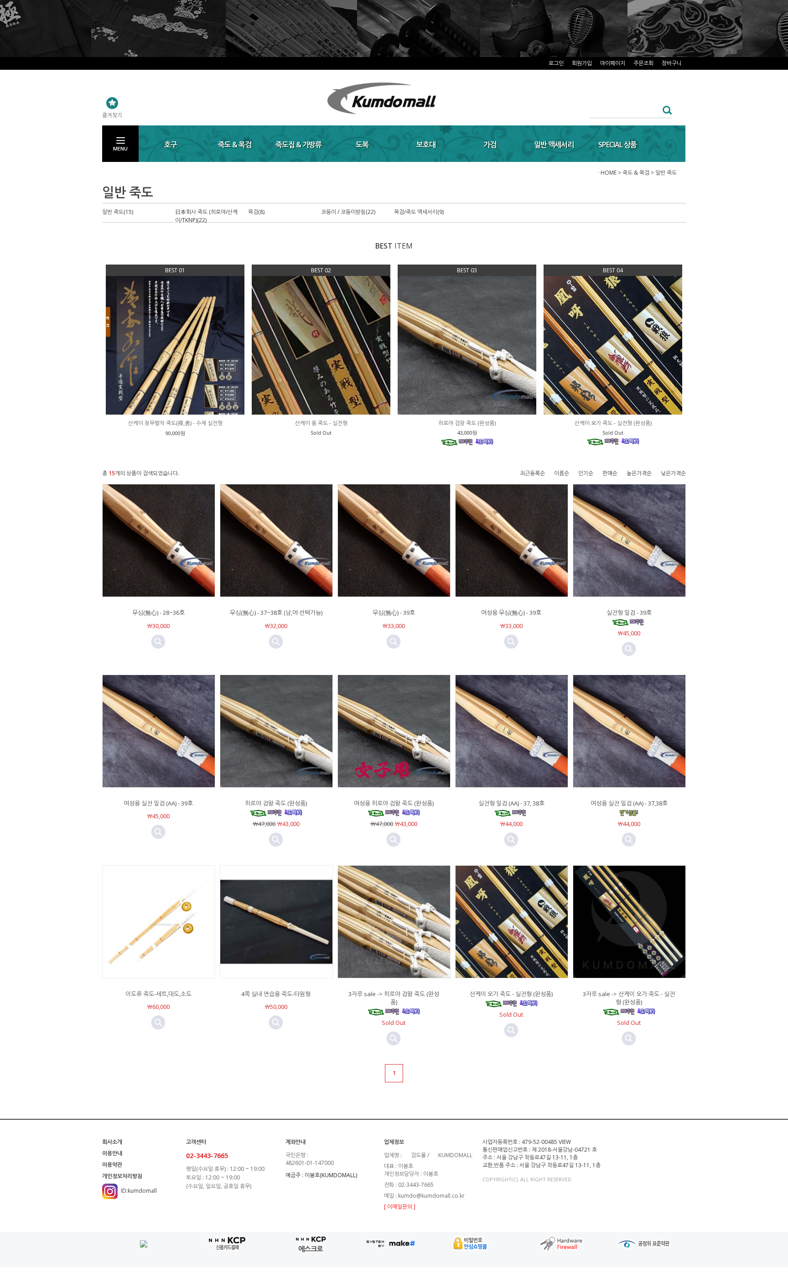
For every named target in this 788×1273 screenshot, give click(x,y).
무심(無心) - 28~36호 (158, 612)
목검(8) (256, 212)
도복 (362, 145)
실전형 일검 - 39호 (629, 612)
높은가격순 (639, 473)
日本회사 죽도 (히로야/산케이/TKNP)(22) (206, 216)
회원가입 (582, 63)
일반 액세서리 (554, 145)
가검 (489, 145)
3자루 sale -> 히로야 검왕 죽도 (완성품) (393, 998)
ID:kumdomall (139, 1191)
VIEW (565, 1142)
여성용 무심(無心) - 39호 (511, 612)
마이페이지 (612, 63)
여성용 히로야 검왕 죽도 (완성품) (394, 803)
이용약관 (112, 1165)
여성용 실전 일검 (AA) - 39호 (158, 803)
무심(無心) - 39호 (394, 612)
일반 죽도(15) (117, 212)
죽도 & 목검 (234, 145)
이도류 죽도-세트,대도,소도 (158, 994)
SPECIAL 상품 (617, 145)
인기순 (585, 473)
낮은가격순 (673, 473)
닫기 (677, 17)
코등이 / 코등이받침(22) (348, 212)
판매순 (609, 473)
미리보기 (158, 641)
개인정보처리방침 (122, 1176)
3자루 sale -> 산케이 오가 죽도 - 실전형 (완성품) (629, 998)
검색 (664, 110)
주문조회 (643, 63)
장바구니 (672, 63)
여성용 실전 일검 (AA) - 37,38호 (629, 803)
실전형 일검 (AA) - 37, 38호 (511, 803)
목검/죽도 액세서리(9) (419, 212)
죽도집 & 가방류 (298, 145)
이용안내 (112, 1153)
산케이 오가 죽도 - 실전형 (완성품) (511, 994)
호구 (170, 145)
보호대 (425, 145)
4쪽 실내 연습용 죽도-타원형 (276, 994)
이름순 (561, 473)
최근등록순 (532, 473)
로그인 (556, 63)
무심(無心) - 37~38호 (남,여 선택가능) (276, 612)
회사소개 (112, 1142)
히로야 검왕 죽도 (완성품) (276, 803)
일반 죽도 (666, 173)
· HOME (607, 173)
